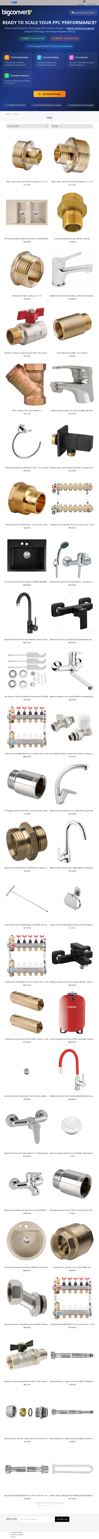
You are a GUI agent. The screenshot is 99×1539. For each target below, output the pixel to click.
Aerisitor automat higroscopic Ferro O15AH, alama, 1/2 (27, 1096)
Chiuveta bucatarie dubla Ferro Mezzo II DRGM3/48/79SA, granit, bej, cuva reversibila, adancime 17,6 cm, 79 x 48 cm (27, 238)
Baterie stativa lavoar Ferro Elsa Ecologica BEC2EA (72, 410)
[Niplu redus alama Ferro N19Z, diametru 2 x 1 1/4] (72, 155)
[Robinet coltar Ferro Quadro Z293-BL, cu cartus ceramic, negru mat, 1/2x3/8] (72, 441)
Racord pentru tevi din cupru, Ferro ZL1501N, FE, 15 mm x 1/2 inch (27, 1438)
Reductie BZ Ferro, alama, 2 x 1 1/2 (27, 296)
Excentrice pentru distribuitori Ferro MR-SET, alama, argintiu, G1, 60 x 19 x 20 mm (27, 1324)
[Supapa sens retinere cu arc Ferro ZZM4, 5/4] (72, 1241)
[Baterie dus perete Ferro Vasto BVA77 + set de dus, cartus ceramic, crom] (72, 555)
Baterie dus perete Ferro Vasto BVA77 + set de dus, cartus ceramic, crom (72, 582)
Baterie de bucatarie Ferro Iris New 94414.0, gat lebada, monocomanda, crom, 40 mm (72, 810)
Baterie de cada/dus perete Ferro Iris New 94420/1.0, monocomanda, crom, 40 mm (27, 1210)
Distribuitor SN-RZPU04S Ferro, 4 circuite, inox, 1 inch (72, 1324)
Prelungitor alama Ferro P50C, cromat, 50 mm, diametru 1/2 (27, 810)
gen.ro (8, 114)
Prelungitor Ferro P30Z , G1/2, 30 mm (72, 353)
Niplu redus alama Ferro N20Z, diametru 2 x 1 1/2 (27, 181)
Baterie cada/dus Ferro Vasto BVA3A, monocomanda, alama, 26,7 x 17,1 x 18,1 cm (72, 696)
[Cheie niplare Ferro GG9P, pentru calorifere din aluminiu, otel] (27, 898)
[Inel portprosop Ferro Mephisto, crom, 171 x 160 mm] (27, 441)
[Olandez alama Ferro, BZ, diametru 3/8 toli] (72, 212)
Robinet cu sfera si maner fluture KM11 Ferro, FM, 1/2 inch (27, 353)
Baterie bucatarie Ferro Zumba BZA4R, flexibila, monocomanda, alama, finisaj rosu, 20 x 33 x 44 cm (72, 1096)
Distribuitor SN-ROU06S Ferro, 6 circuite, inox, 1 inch (27, 982)
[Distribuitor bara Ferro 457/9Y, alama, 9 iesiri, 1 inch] (27, 1012)
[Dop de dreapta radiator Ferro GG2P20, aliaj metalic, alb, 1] (72, 1126)
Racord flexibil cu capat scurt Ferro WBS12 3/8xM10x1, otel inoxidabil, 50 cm (72, 1381)
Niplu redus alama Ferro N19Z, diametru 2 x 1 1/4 (72, 181)
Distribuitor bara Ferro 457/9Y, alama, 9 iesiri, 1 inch (27, 1039)
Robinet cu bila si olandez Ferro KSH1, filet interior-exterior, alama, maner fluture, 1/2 (27, 1381)
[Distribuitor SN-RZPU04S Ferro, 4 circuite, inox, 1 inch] (72, 1298)
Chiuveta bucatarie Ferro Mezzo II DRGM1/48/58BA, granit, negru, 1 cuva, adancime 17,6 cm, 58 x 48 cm (27, 582)
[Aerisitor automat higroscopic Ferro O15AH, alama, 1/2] (27, 1069)
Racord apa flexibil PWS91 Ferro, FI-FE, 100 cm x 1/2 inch (27, 1495)
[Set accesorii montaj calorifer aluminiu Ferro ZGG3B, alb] (27, 670)
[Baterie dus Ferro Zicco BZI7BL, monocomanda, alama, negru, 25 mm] (72, 613)
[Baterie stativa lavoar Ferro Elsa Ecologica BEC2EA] (72, 384)
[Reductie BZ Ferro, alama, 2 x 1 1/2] (27, 269)
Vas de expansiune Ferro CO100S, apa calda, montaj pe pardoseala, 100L (72, 1039)
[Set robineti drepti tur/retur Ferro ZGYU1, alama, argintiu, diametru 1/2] (72, 727)
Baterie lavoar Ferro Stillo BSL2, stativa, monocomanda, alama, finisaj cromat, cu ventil (72, 296)
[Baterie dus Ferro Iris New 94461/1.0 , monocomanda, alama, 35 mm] (27, 1126)
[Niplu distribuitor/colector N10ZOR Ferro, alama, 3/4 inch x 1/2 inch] (27, 841)
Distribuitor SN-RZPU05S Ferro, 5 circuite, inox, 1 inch (27, 753)
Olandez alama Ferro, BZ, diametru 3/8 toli (72, 238)
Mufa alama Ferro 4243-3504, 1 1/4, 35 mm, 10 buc (27, 524)
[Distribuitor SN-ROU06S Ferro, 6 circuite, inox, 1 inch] (27, 955)
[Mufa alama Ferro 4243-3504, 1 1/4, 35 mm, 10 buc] (27, 498)
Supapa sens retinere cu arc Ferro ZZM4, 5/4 (72, 1267)
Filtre (55, 126)
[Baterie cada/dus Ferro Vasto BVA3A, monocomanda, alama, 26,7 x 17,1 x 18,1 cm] (72, 670)
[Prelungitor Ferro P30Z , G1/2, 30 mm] (72, 326)
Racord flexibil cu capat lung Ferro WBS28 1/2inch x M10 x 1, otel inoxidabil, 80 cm (72, 1438)
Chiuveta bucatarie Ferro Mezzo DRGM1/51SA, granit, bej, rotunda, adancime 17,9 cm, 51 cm (27, 1267)
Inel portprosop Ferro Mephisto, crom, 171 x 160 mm (27, 467)
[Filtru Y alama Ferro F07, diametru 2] (27, 384)
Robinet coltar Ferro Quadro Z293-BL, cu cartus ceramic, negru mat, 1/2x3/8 (72, 467)
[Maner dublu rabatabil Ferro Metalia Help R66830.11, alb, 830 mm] (72, 1469)
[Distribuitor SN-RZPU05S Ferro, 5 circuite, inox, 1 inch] (27, 727)
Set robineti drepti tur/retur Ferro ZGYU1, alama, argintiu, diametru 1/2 (72, 753)
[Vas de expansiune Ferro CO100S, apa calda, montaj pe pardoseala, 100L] (72, 1012)
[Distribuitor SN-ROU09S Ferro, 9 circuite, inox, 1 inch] (72, 498)
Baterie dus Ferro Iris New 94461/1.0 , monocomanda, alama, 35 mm (27, 1153)
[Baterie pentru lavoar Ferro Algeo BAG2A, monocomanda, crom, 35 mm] (72, 841)
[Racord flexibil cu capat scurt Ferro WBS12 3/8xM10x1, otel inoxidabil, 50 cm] (72, 1355)
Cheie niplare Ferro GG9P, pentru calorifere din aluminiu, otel (27, 925)
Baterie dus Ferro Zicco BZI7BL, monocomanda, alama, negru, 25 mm (72, 639)
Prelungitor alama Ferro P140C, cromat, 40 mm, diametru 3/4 (72, 1210)
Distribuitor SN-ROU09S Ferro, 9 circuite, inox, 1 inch (72, 524)
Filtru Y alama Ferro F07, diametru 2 (27, 410)
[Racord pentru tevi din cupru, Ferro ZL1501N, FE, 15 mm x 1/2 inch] (27, 1412)
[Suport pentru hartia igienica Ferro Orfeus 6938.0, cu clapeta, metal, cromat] (72, 898)
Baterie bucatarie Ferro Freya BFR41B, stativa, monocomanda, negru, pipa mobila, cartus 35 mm (27, 639)
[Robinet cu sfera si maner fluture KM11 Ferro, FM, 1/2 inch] (27, 326)
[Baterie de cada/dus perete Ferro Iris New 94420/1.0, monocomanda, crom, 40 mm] (27, 1183)
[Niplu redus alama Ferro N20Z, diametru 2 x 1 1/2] (27, 155)
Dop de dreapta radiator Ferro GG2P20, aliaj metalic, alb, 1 (72, 1153)
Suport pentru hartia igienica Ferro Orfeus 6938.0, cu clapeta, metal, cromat (72, 925)
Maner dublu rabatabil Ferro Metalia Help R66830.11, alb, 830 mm (72, 1495)
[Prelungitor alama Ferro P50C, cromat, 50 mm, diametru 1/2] (27, 784)
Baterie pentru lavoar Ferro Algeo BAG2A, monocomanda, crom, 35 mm (72, 868)
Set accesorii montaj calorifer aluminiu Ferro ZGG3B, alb (27, 696)
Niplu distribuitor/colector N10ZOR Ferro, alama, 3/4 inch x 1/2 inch (27, 868)
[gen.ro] (49, 2)
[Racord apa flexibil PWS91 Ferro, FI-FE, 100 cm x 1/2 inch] (27, 1469)
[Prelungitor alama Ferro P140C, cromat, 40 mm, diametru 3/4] (72, 1183)
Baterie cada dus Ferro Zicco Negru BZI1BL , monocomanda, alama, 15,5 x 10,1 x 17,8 (72, 982)
